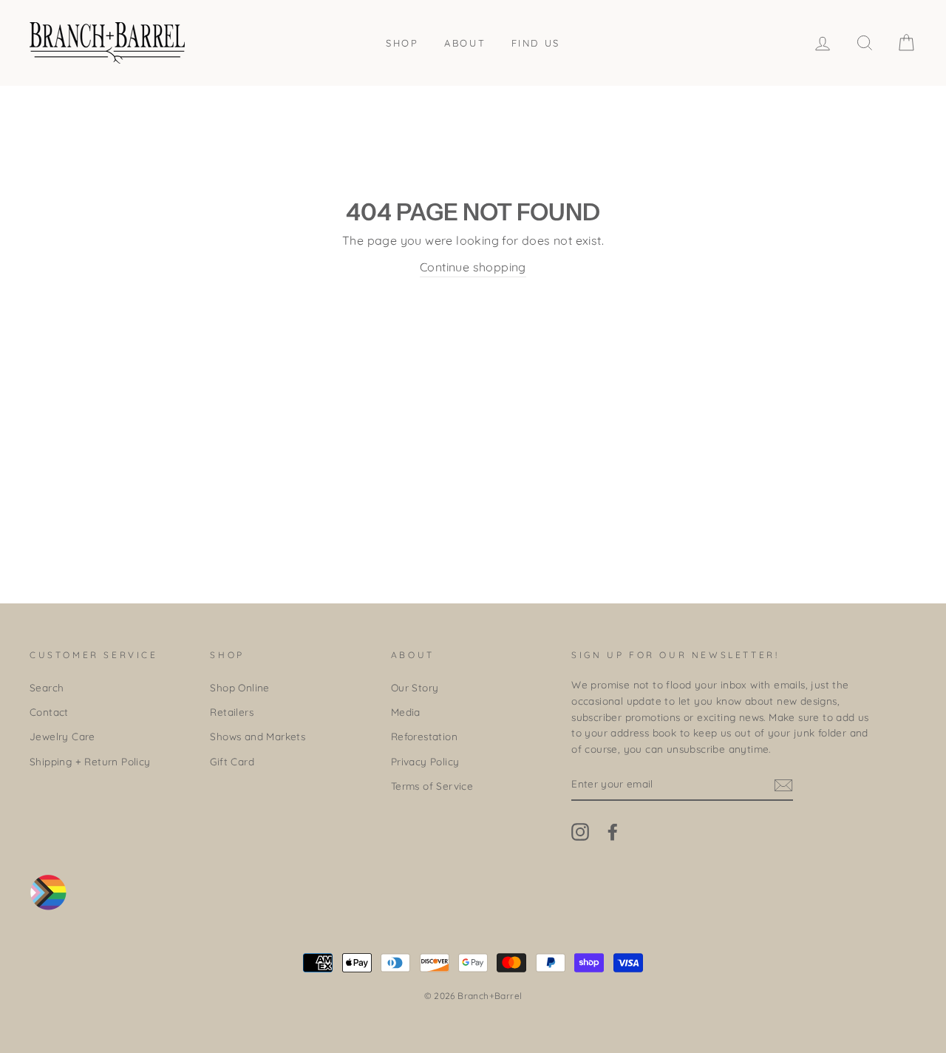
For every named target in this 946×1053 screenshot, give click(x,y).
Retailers (231, 711)
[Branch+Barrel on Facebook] (613, 832)
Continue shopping (473, 267)
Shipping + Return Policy (90, 761)
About (465, 43)
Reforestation (424, 736)
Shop (402, 43)
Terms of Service (432, 785)
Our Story (415, 687)
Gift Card (232, 761)
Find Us (535, 43)
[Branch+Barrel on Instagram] (580, 832)
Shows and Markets (257, 736)
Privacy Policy (425, 761)
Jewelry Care (62, 736)
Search (47, 687)
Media (406, 711)
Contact (49, 711)
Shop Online (239, 687)
